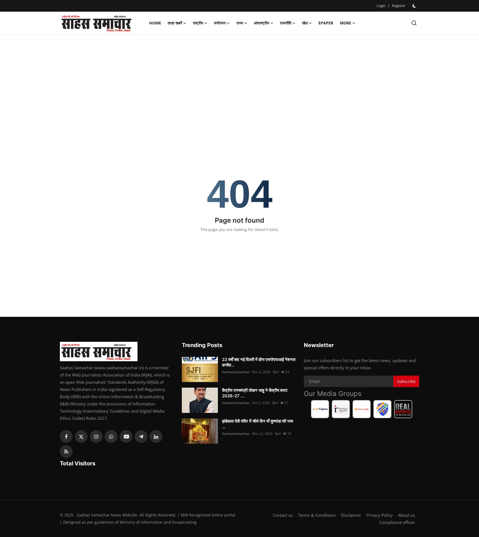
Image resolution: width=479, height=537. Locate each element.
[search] (414, 23)
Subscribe (406, 381)
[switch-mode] (415, 6)
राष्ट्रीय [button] (198, 23)
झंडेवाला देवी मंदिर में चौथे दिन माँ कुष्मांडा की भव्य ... (257, 423)
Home (155, 23)
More (345, 23)
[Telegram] (141, 436)
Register (398, 5)
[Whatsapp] (111, 436)
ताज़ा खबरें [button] (175, 23)
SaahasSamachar (236, 372)
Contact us (283, 515)
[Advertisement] (239, 79)
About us (406, 515)
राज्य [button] (239, 23)
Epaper (326, 23)
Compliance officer (397, 522)
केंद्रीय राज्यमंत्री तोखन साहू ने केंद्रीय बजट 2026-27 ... (255, 393)
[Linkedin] (156, 436)
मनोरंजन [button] (220, 23)
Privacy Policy (379, 515)
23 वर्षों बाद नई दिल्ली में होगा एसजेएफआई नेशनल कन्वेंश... (258, 362)
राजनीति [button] (285, 23)
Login (381, 5)
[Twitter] (81, 436)
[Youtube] (126, 436)
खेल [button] (305, 23)
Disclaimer (351, 515)
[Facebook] (66, 436)
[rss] (66, 451)
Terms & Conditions (317, 515)
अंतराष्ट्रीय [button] (261, 23)
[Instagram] (96, 436)
